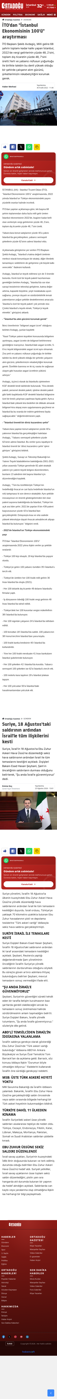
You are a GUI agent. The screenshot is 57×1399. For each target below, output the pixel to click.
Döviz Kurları (35, 1279)
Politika (4, 1260)
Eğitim (4, 1264)
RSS (10, 1344)
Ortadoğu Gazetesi (12, 20)
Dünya (4, 1293)
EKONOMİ (30, 15)
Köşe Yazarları (36, 1246)
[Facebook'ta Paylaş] (13, 147)
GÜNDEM (5, 15)
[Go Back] (50, 1393)
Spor (3, 1250)
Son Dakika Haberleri (10, 1323)
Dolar (51, 5)
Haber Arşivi (35, 1260)
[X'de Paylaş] (21, 147)
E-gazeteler (35, 1257)
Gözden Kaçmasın (9, 1290)
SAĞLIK (41, 15)
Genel (4, 1297)
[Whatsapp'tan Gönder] (29, 147)
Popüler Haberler (8, 1279)
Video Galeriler (36, 1253)
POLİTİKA (18, 15)
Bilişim (4, 1300)
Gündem (5, 1242)
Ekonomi (5, 1246)
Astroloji (4, 1282)
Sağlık (3, 1257)
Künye (4, 1312)
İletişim (4, 1316)
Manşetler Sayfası (37, 1249)
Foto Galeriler (35, 1290)
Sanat (3, 1286)
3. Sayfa (4, 1253)
